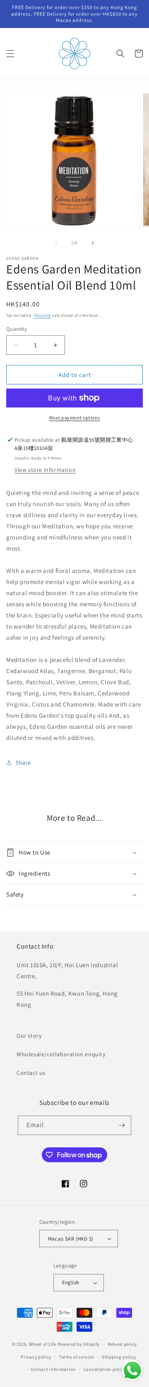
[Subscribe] (122, 1125)
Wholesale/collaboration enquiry (61, 1054)
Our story (29, 1035)
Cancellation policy (105, 1369)
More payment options (74, 417)
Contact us (31, 1072)
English (70, 1282)
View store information (45, 469)
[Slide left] (56, 243)
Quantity (16, 328)
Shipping (42, 315)
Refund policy (122, 1344)
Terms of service (76, 1357)
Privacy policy (36, 1357)
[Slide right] (93, 243)
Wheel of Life (42, 1344)
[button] (10, 54)
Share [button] (23, 762)
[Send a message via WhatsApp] (132, 1370)
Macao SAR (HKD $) (71, 1238)
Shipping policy (119, 1357)
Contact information (53, 1369)
